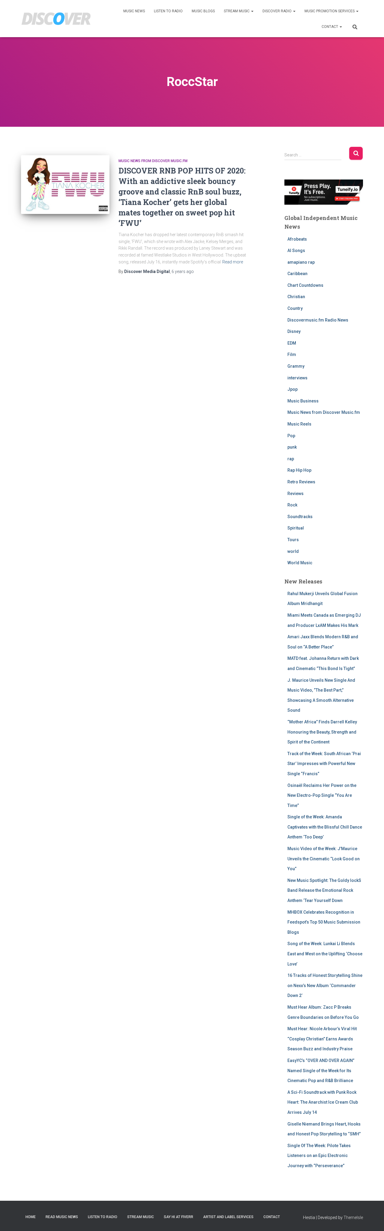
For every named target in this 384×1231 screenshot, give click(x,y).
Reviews (295, 493)
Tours (293, 539)
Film (291, 354)
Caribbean (297, 273)
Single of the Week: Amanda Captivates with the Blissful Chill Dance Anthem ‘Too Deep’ (324, 826)
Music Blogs (203, 11)
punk (292, 447)
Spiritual (295, 528)
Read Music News (62, 1217)
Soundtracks (300, 516)
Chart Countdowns (305, 285)
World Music (299, 562)
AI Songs (296, 250)
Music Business (303, 401)
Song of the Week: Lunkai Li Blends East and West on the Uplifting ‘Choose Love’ (324, 953)
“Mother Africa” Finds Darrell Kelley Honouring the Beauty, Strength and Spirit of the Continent (322, 731)
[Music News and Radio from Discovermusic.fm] (56, 18)
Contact (330, 27)
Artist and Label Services (228, 1217)
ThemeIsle (353, 1217)
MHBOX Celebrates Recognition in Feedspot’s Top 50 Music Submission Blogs (323, 922)
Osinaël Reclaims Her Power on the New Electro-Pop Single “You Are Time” (321, 795)
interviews (297, 377)
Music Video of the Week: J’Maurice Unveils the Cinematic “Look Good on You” (323, 858)
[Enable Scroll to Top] (372, 1219)
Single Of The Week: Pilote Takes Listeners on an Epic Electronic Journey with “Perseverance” (319, 1155)
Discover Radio (277, 11)
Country (295, 308)
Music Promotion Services (330, 11)
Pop (291, 435)
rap (290, 458)
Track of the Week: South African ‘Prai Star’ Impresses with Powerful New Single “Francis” (324, 763)
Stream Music (237, 11)
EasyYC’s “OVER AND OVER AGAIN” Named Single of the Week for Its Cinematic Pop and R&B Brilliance (320, 1070)
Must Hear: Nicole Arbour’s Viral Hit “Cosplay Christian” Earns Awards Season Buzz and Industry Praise (322, 1038)
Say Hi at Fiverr (178, 1217)
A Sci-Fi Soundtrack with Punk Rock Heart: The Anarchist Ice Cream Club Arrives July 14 (322, 1102)
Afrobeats (297, 239)
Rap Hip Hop (299, 470)
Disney (294, 331)
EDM (291, 343)
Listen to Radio (168, 11)
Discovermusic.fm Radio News (317, 320)
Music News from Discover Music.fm (153, 161)
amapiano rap (301, 262)
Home (31, 1217)
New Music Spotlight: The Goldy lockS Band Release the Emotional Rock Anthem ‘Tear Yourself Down (324, 890)
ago (183, 271)
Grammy (295, 366)
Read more (232, 262)
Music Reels (299, 424)
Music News (134, 11)
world (293, 551)
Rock (292, 505)
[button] (252, 11)
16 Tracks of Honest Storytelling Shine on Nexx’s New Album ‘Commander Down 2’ (324, 985)
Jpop (292, 389)
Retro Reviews (301, 481)
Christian (296, 296)
